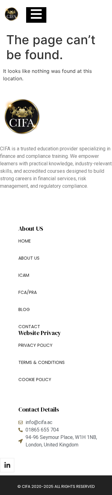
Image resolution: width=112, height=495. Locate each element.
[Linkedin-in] (7, 465)
